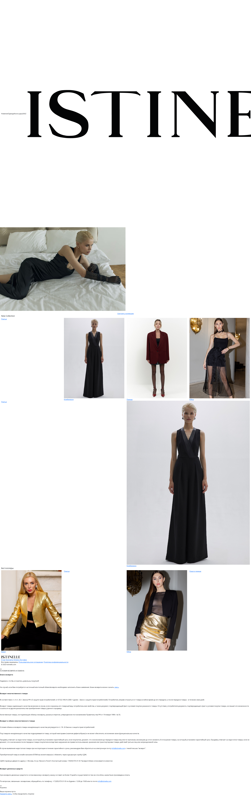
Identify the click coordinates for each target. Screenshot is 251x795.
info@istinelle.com (118, 748)
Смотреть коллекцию (125, 314)
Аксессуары (18, 114)
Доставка (23, 660)
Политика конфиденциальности (56, 662)
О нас (3, 660)
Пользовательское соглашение (31, 662)
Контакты (9, 660)
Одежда (11, 114)
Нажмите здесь (6, 794)
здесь (116, 687)
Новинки (4, 114)
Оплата (16, 660)
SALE (24, 114)
